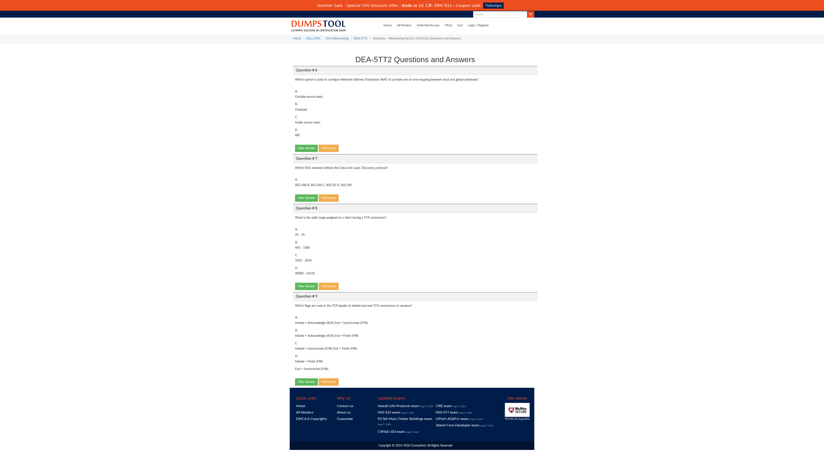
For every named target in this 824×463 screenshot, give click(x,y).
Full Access (328, 148)
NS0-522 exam (389, 412)
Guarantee (345, 419)
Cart (460, 25)
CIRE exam (444, 406)
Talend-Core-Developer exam (457, 425)
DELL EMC (313, 38)
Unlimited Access (428, 25)
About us (344, 412)
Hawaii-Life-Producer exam (398, 406)
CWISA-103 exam (391, 431)
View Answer (306, 148)
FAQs (448, 25)
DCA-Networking (337, 38)
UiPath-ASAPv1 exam (452, 419)
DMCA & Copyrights (311, 419)
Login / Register (478, 25)
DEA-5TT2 (361, 38)
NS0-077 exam (447, 412)
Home (387, 25)
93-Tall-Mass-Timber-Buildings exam (405, 419)
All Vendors (404, 25)
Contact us (345, 406)
